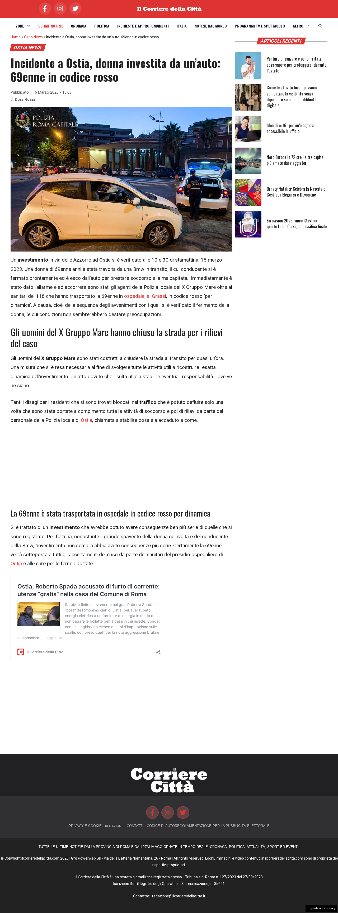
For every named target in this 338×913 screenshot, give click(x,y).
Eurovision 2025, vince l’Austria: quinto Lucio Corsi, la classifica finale (297, 223)
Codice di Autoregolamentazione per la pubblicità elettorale (208, 826)
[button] (320, 26)
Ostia (85, 420)
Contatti (135, 826)
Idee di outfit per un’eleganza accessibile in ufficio (290, 128)
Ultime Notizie (50, 26)
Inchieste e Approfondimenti (143, 26)
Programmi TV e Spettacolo (260, 26)
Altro (298, 26)
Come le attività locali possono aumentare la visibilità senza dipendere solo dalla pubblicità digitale (292, 96)
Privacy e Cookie (85, 826)
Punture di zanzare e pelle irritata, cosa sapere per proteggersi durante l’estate (296, 65)
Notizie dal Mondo (211, 26)
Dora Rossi (25, 99)
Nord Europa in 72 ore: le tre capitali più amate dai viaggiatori (296, 160)
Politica (101, 26)
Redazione (114, 826)
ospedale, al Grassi (145, 296)
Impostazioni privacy (321, 908)
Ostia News (33, 37)
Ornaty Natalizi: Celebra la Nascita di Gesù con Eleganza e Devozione (297, 192)
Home (16, 37)
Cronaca (78, 26)
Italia (182, 26)
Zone (20, 26)
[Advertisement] (121, 469)
